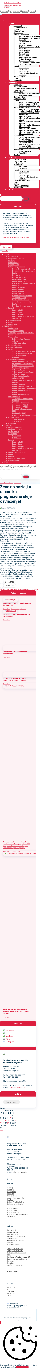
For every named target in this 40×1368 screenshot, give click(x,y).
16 (15, 1120)
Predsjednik (11, 1230)
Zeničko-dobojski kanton (18, 609)
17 (1, 1123)
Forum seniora (13, 1212)
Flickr (8, 1039)
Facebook (10, 1030)
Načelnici (10, 1263)
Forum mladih (12, 1208)
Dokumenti (11, 1192)
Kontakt (10, 1200)
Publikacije (11, 1194)
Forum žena (9, 586)
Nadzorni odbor (13, 1245)
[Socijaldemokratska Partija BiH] (4, 15)
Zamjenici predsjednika (16, 1236)
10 (1, 1120)
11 (3, 1120)
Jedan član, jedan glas (16, 1198)
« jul (1, 1130)
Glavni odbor (12, 1238)
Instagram (10, 1042)
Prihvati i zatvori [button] (22, 1367)
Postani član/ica (12, 1271)
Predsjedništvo (12, 1234)
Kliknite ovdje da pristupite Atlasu (16, 237)
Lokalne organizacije (15, 1204)
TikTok (9, 1295)
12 (6, 1120)
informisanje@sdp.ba (17, 1087)
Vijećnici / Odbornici (14, 1265)
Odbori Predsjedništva (15, 1202)
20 (8, 1123)
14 (11, 1120)
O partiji (10, 1188)
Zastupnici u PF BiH (15, 1251)
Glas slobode (12, 1196)
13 (8, 1120)
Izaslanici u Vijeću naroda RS (18, 1257)
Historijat (10, 1190)
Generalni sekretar (14, 1232)
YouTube (9, 1036)
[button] (4, 11)
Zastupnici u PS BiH (15, 1249)
